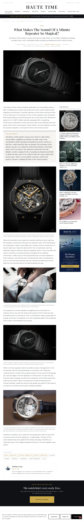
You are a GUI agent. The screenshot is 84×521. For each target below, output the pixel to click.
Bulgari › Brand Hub (25, 455)
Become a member (42, 499)
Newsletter (70, 2)
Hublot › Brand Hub (10, 455)
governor (25, 437)
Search (78, 2)
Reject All (65, 516)
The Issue (61, 11)
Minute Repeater (35, 458)
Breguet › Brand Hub (40, 455)
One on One (52, 11)
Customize (54, 516)
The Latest (9, 11)
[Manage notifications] (80, 517)
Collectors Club (73, 11)
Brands (17, 11)
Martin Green (21, 44)
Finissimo (15, 458)
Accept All (77, 516)
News (13, 21)
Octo (44, 458)
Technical (26, 11)
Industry (35, 11)
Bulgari (52, 455)
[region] (42, 516)
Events (43, 11)
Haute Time (6, 21)
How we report (56, 46)
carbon (6, 458)
